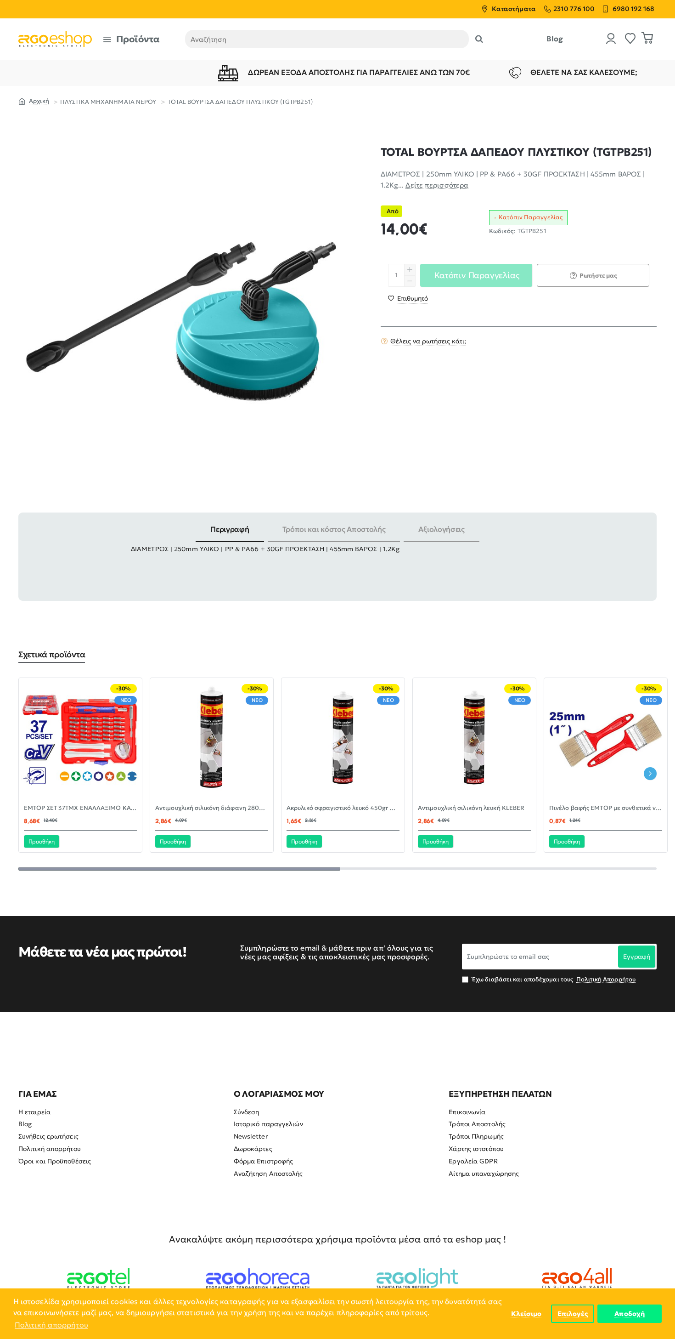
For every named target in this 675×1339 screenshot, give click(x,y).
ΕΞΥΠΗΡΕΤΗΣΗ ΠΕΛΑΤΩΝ (500, 1094)
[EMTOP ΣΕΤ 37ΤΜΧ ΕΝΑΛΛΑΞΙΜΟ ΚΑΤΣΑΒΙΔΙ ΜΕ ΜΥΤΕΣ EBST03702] (80, 739)
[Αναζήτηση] (479, 39)
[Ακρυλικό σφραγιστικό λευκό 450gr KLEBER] (343, 739)
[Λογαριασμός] (611, 39)
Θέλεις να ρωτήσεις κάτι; (428, 341)
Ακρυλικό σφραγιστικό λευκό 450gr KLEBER (343, 808)
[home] (33, 100)
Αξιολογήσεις (441, 529)
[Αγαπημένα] (630, 39)
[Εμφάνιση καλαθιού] (647, 39)
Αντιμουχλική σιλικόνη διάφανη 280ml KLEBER (211, 808)
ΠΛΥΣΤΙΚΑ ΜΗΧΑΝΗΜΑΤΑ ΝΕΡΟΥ (108, 102)
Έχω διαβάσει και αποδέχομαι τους (553, 979)
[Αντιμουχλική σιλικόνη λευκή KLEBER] (474, 739)
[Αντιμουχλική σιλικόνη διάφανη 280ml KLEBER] (211, 739)
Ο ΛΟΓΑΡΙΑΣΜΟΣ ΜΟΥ (279, 1094)
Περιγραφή (229, 529)
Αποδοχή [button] (629, 1314)
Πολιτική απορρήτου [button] (51, 1324)
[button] (408, 298)
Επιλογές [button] (572, 1314)
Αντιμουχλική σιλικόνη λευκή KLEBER (471, 808)
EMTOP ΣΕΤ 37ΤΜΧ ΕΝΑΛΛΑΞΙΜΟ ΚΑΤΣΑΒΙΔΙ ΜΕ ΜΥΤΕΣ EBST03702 (80, 808)
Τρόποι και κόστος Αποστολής (334, 529)
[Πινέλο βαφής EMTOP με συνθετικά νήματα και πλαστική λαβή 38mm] (605, 739)
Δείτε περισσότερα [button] (436, 185)
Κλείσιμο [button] (526, 1314)
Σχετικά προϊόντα (51, 655)
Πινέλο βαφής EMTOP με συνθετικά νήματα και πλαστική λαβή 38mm (605, 808)
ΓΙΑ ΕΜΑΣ (37, 1094)
